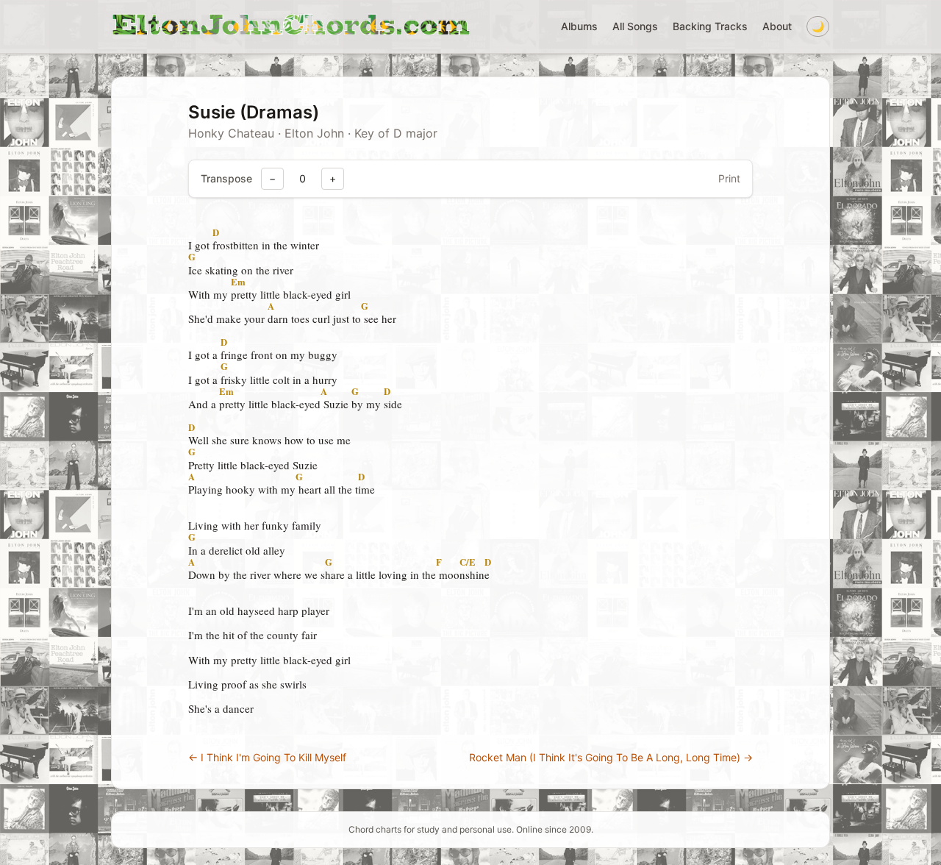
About (777, 26)
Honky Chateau (231, 133)
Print (729, 178)
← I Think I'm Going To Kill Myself (267, 757)
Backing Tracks (710, 26)
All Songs (635, 26)
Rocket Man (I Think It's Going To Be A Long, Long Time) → (611, 757)
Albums (579, 26)
